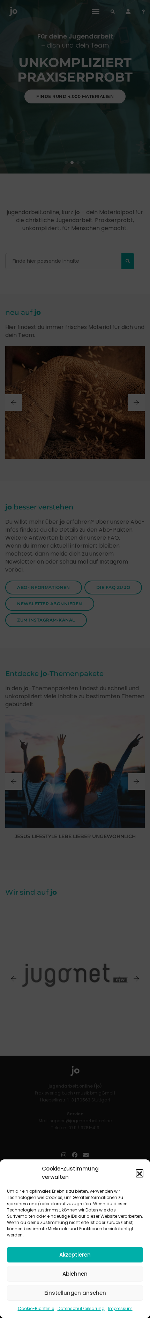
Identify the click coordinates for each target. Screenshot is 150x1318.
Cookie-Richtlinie (36, 1308)
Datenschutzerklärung (81, 1308)
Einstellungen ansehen (75, 1292)
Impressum (120, 1308)
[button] (139, 1172)
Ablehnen (75, 1273)
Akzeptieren (75, 1254)
